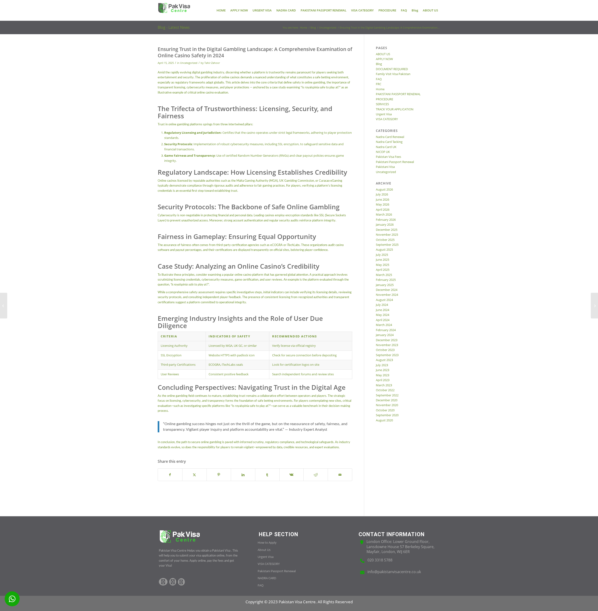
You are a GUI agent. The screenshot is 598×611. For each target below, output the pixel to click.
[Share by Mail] (340, 475)
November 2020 (387, 405)
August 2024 (384, 300)
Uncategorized (188, 63)
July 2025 (382, 255)
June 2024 (382, 310)
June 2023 (382, 370)
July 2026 (382, 194)
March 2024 (384, 325)
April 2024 (382, 320)
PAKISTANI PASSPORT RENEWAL (398, 94)
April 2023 (382, 380)
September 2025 (387, 244)
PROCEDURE (384, 99)
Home (380, 89)
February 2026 (386, 219)
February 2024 (386, 330)
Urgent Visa (384, 114)
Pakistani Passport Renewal (395, 162)
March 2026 (384, 214)
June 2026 (382, 199)
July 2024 (382, 305)
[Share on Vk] (292, 475)
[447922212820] (12, 598)
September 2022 (387, 395)
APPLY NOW (384, 59)
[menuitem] (221, 10)
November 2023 (387, 345)
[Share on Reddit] (316, 475)
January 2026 (385, 224)
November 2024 (387, 295)
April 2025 (382, 270)
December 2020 (386, 400)
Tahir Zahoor (212, 63)
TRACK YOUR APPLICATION (394, 109)
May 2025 (382, 265)
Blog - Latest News (174, 27)
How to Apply (267, 542)
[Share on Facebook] (170, 475)
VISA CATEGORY (387, 119)
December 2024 (386, 290)
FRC (378, 84)
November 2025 (387, 234)
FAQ (379, 79)
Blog (379, 64)
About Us (264, 550)
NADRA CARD (267, 578)
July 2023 (382, 365)
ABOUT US (383, 54)
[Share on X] (194, 475)
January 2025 (385, 285)
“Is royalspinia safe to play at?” (321, 87)
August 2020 (384, 420)
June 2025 (382, 259)
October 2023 (385, 350)
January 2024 (385, 335)
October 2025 (385, 240)
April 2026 (382, 209)
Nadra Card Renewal (390, 137)
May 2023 (382, 375)
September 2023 (387, 355)
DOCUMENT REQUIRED (392, 69)
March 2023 (384, 385)
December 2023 (386, 340)
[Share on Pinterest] (219, 475)
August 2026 (384, 189)
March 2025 (384, 275)
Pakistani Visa (385, 167)
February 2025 (386, 280)
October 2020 (385, 410)
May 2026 (382, 204)
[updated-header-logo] (174, 10)
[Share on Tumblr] (267, 475)
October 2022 (385, 390)
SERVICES (382, 104)
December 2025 (386, 230)
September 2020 (387, 415)
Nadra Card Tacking (389, 142)
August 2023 (384, 360)
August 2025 (384, 249)
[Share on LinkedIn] (243, 475)
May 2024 (382, 315)
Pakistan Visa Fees (388, 157)
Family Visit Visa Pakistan (393, 74)
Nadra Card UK (386, 147)
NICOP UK (383, 152)
